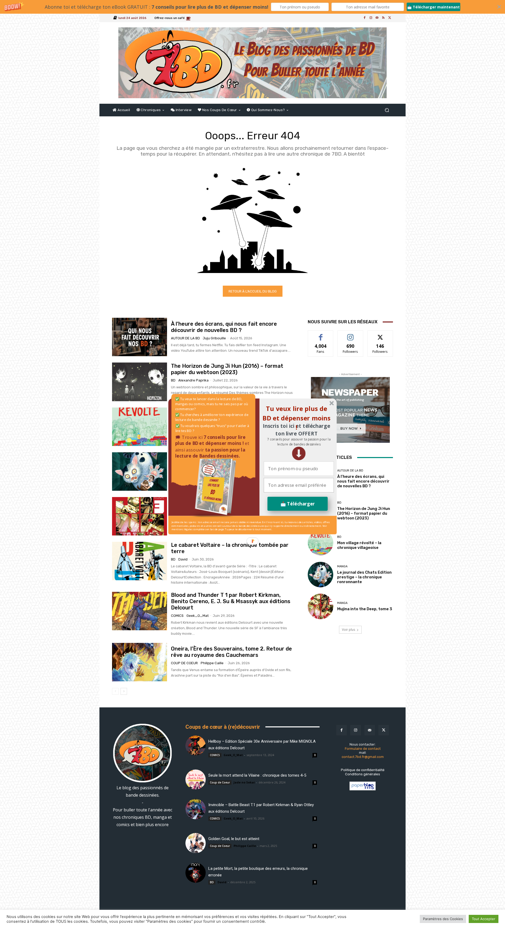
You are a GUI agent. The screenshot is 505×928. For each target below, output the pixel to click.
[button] (299, 441)
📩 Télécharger (297, 503)
